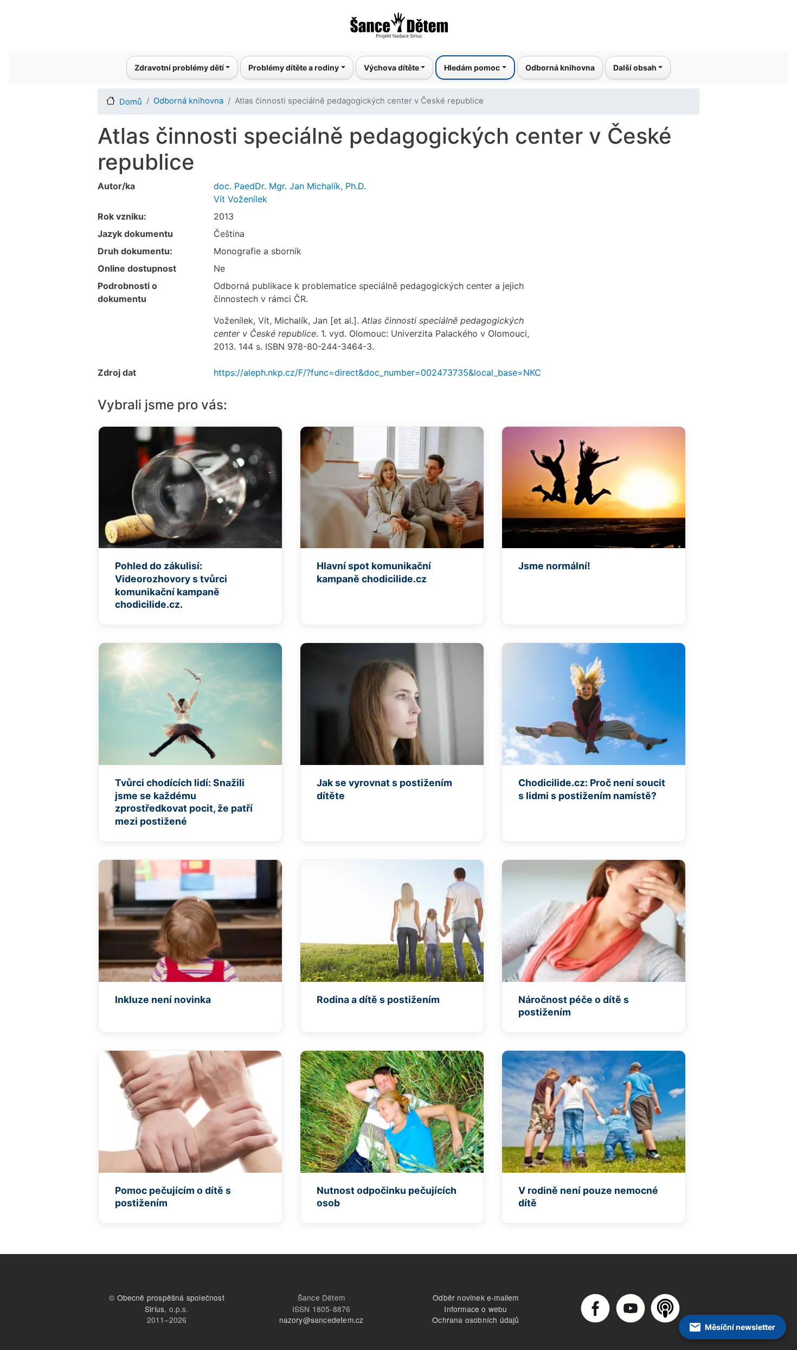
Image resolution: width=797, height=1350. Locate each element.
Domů (130, 102)
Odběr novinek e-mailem (475, 1297)
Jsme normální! (554, 565)
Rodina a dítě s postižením (378, 999)
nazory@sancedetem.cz (321, 1319)
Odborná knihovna (560, 67)
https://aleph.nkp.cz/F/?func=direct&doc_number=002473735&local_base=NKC (377, 372)
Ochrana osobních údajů (475, 1319)
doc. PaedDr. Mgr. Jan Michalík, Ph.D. (290, 186)
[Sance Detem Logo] (398, 22)
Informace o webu (475, 1308)
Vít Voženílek (240, 199)
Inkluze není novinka (163, 999)
